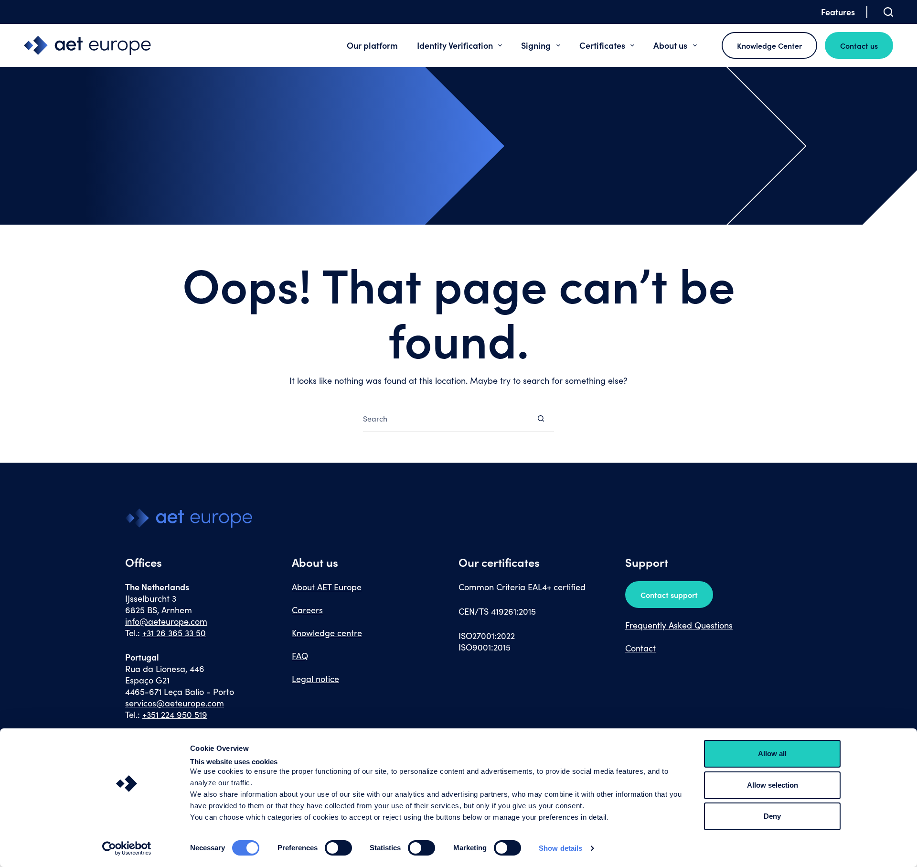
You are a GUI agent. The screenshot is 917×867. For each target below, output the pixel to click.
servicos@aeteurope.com (174, 703)
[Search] (888, 12)
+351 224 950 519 (174, 714)
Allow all (772, 753)
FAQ (300, 655)
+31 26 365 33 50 (174, 633)
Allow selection (772, 785)
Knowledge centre (327, 633)
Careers (307, 610)
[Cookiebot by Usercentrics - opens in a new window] (127, 848)
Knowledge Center (769, 45)
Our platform (372, 45)
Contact (640, 648)
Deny (772, 816)
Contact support (669, 594)
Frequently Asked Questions (679, 625)
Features (838, 12)
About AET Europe (327, 587)
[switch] (338, 848)
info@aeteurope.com (166, 621)
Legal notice (315, 678)
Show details (560, 848)
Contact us (859, 45)
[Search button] (541, 418)
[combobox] (445, 418)
